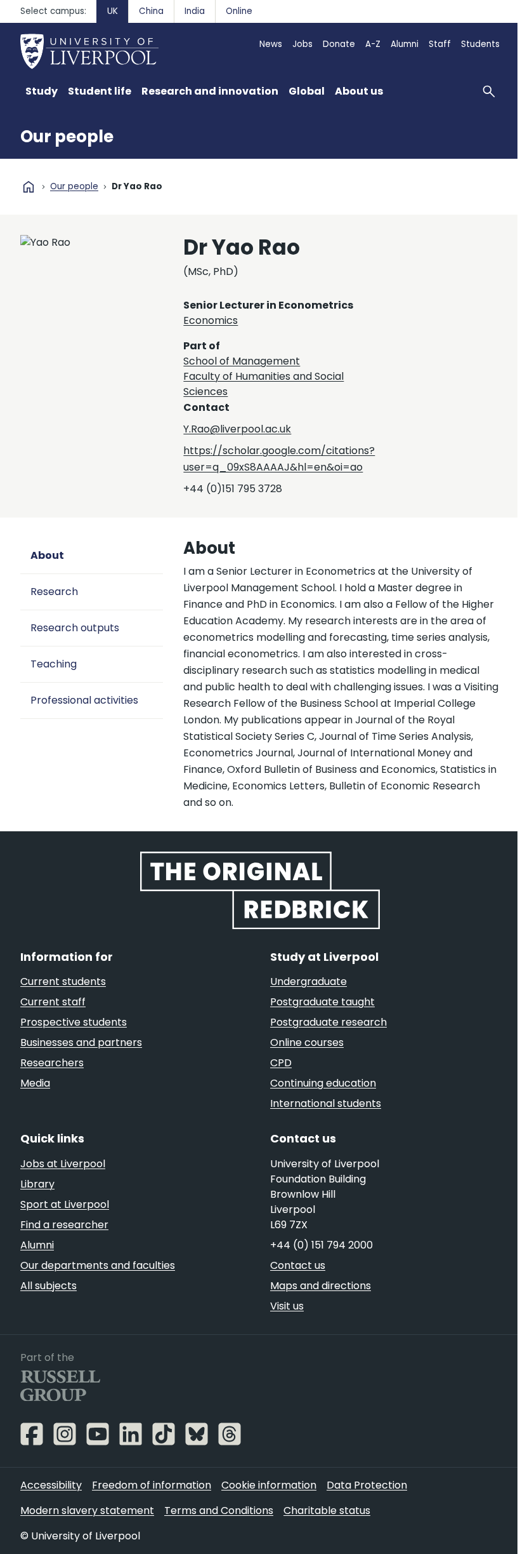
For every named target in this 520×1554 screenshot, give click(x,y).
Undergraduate (308, 981)
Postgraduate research (328, 1022)
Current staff (53, 1002)
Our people (67, 136)
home (28, 186)
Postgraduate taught (322, 1002)
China (151, 11)
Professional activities (84, 700)
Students (480, 44)
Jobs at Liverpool (62, 1163)
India (195, 11)
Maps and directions (320, 1285)
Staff (440, 44)
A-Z (372, 44)
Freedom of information (151, 1485)
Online (239, 11)
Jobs (302, 44)
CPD (281, 1062)
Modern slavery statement (87, 1510)
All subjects (48, 1285)
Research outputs (74, 627)
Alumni (405, 44)
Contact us (297, 1265)
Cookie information (268, 1485)
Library (37, 1184)
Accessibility (51, 1485)
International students (325, 1103)
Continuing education (323, 1083)
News (270, 44)
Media (35, 1083)
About (47, 555)
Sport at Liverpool (64, 1204)
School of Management (241, 361)
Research (54, 591)
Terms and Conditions (218, 1510)
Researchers (52, 1062)
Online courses (307, 1042)
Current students (63, 981)
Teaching (53, 664)
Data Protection (367, 1485)
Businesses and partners (81, 1042)
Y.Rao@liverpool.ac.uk (237, 429)
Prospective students (73, 1022)
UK (112, 11)
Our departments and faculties (97, 1265)
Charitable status (326, 1510)
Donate (339, 44)
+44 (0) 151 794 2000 (321, 1245)
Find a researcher (64, 1224)
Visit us (287, 1306)
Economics (210, 320)
